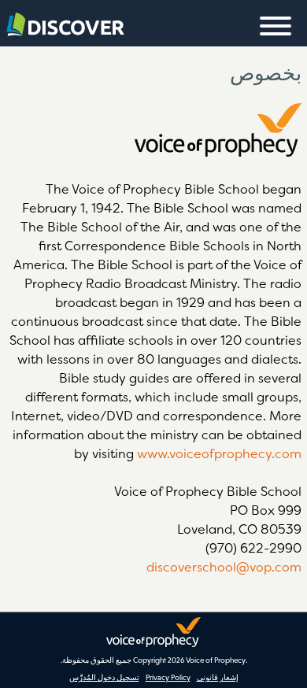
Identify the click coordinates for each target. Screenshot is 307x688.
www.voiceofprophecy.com (219, 454)
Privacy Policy (168, 677)
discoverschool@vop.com (223, 567)
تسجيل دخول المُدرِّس (104, 677)
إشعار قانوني (218, 677)
